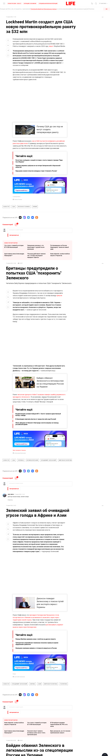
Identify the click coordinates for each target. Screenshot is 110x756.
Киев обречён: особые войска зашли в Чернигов (60, 254)
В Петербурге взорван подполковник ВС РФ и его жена (59, 724)
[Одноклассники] (36, 217)
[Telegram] (28, 217)
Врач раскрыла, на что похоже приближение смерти (60, 732)
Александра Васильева (20, 453)
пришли (59, 295)
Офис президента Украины (19, 450)
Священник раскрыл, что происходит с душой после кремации (35, 247)
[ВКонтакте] (32, 217)
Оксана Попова (18, 199)
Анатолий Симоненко (19, 676)
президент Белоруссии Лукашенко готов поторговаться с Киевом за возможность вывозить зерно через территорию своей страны (36, 617)
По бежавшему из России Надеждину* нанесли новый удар (59, 247)
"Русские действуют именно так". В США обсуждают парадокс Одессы (36, 255)
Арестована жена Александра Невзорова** (14, 254)
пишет (51, 46)
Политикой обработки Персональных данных (44, 9)
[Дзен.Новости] (20, 217)
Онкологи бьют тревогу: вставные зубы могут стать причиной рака (36, 732)
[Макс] (24, 217)
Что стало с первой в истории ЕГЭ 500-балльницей (13, 246)
